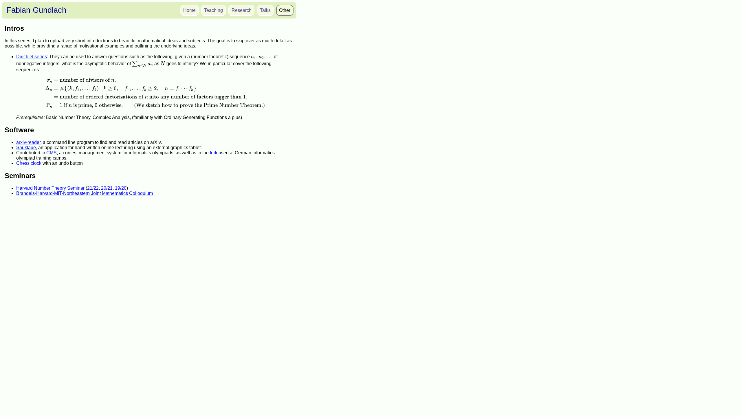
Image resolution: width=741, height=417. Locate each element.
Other (284, 10)
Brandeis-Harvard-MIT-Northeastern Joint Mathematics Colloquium (84, 193)
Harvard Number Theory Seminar (50, 188)
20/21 (107, 188)
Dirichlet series (31, 56)
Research (242, 10)
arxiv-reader (28, 142)
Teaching (213, 10)
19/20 (120, 188)
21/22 (93, 188)
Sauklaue (26, 147)
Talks (265, 10)
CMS (51, 152)
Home (189, 10)
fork (213, 152)
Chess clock (28, 163)
